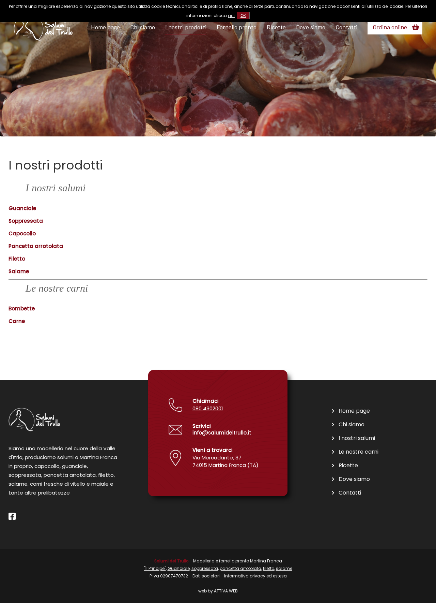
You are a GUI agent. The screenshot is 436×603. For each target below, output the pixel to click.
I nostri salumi (357, 438)
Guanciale (179, 568)
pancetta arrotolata (240, 568)
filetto (268, 568)
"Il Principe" (155, 568)
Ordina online (390, 27)
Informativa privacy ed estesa (255, 576)
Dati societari (206, 576)
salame (284, 568)
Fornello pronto (236, 27)
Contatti (346, 27)
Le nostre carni (358, 451)
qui (231, 15)
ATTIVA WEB (226, 591)
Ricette (276, 27)
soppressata (204, 568)
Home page (105, 27)
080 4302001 (207, 408)
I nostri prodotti (185, 27)
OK (243, 15)
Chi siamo (142, 27)
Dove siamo (310, 27)
